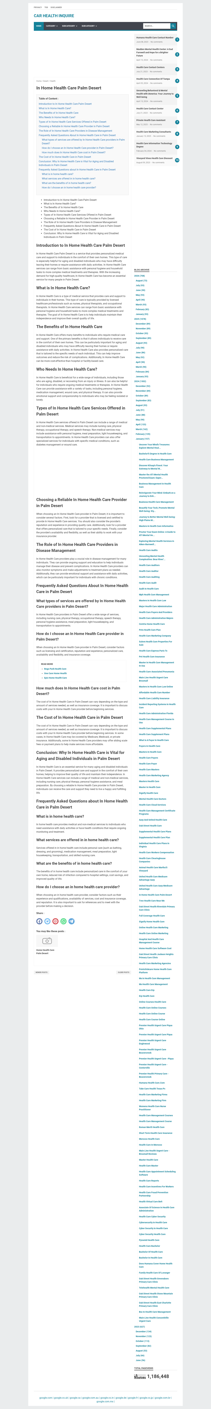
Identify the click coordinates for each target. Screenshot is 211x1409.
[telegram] (71, 921)
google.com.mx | (106, 1401)
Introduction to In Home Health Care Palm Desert (65, 103)
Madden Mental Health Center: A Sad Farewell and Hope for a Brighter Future (154, 52)
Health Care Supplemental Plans (155, 728)
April (140, 300)
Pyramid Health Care (149, 1240)
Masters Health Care (149, 781)
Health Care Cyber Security (152, 1216)
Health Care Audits (148, 550)
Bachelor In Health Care (150, 1257)
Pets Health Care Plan (150, 630)
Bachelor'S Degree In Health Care (155, 453)
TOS (46, 7)
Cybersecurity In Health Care (153, 1222)
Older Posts (123, 972)
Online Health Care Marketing (153, 927)
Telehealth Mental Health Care (154, 1287)
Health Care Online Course (152, 1013)
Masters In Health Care (150, 752)
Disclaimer (56, 7)
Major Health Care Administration (155, 606)
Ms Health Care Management (153, 984)
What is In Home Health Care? (55, 108)
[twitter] (47, 921)
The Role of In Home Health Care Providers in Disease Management (75, 130)
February (142, 309)
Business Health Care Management (156, 502)
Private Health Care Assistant (150, 120)
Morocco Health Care (149, 1139)
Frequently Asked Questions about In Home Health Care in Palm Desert (77, 169)
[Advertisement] (82, 55)
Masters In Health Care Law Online (156, 686)
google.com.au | (91, 1397)
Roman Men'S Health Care (152, 1127)
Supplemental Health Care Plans (155, 831)
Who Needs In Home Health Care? (57, 117)
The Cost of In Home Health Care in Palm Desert (65, 156)
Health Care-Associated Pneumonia (156, 671)
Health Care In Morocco (150, 1145)
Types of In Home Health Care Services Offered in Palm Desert (72, 121)
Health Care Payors (148, 758)
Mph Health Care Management (154, 594)
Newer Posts (41, 972)
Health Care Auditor (148, 571)
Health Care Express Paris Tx (153, 651)
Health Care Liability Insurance (154, 698)
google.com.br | (163, 1397)
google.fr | (133, 1397)
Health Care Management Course (155, 1121)
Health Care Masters (149, 769)
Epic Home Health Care (55, 678)
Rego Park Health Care (55, 669)
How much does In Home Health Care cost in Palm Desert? (74, 152)
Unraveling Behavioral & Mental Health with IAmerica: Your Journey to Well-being (155, 93)
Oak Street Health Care (150, 825)
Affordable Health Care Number (154, 692)
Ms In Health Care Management (154, 978)
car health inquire (54, 15)
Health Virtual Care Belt (150, 1201)
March (141, 304)
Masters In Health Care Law (152, 600)
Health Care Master (148, 1165)
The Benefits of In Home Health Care (58, 112)
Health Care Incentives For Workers (156, 1186)
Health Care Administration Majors (156, 618)
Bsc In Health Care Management (155, 1312)
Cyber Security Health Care (152, 1234)
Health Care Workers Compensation (156, 852)
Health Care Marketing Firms (153, 1094)
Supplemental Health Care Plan (154, 837)
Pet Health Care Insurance (152, 656)
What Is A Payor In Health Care (154, 740)
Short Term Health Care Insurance (155, 1133)
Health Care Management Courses (156, 1115)
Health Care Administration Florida (156, 713)
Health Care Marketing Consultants (153, 132)
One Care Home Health (55, 673)
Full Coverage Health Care (152, 915)
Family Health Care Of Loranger (154, 1272)
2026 (139, 276)
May (140, 295)
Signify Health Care (148, 793)
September (143, 338)
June (140, 290)
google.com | (46, 1397)
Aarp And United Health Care (153, 820)
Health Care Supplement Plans (154, 734)
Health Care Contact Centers (150, 67)
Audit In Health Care (149, 588)
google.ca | (75, 1397)
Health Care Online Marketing (153, 933)
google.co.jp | (146, 1397)
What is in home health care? (57, 174)
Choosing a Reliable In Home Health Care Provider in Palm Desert (74, 126)
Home (38, 26)
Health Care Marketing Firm (152, 1100)
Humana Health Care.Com (152, 1083)
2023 (139, 1326)
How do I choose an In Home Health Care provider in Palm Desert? (78, 147)
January (142, 314)
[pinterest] (55, 921)
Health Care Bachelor (149, 1246)
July (140, 285)
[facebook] (39, 921)
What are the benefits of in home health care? (66, 183)
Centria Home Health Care (152, 624)
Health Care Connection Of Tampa (153, 79)
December (143, 324)
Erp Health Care (146, 996)
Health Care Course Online (152, 1019)
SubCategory (68, 26)
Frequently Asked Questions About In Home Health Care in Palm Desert (77, 135)
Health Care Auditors (149, 565)
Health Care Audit (147, 583)
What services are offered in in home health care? (68, 178)
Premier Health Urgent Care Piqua (155, 1034)
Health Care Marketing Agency (154, 775)
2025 (140, 319)
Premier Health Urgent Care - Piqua (156, 1058)
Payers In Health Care (149, 746)
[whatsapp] (63, 921)
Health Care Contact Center (149, 108)
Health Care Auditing (149, 577)
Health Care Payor (148, 763)
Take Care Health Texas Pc (152, 1088)
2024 (140, 381)
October (142, 333)
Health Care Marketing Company (155, 636)
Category (50, 26)
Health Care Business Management (156, 459)
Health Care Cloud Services (152, 805)
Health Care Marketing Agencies (155, 963)
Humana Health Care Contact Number (154, 37)
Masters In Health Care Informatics (156, 526)
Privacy (38, 7)
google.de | (121, 1397)
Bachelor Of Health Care (151, 1252)
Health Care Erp (146, 990)
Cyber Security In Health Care (153, 1228)
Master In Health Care (149, 787)
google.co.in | (107, 1397)
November (143, 328)
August (141, 280)
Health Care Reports (149, 1180)
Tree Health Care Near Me (152, 900)
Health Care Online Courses (152, 1008)
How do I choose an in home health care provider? (69, 187)
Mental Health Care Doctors (152, 799)
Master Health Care (148, 1160)
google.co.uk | (61, 1397)
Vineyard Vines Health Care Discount (154, 158)
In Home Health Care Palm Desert (155, 895)
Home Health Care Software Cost (155, 948)
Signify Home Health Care (152, 921)
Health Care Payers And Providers (155, 612)
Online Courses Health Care (152, 1002)
